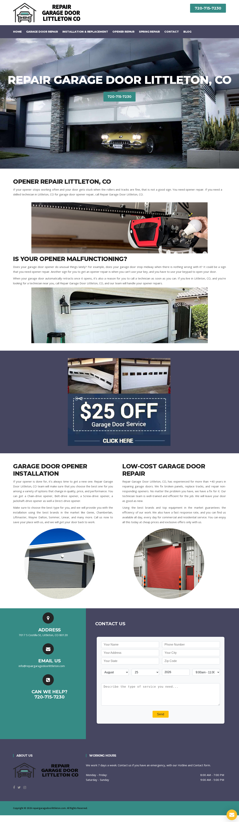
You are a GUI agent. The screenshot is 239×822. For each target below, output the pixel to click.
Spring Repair (149, 31)
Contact (171, 31)
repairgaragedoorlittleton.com (49, 808)
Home (17, 31)
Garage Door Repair (42, 31)
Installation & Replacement (85, 31)
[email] (42, 666)
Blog (187, 31)
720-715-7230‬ (208, 8)
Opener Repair (123, 31)
